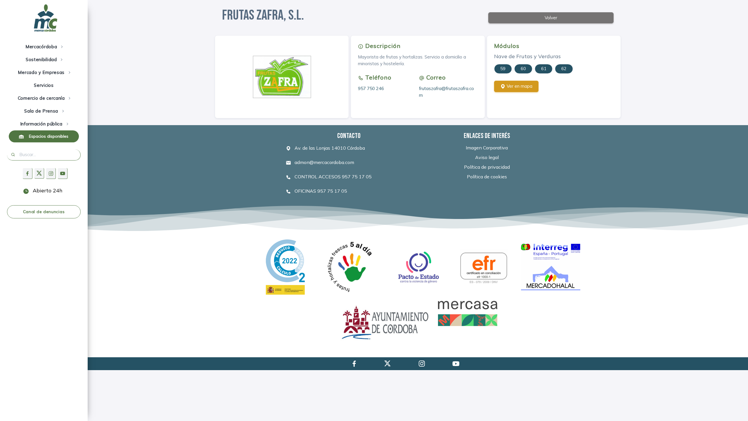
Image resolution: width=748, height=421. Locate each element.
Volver (551, 17)
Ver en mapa (518, 86)
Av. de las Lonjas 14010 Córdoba (329, 148)
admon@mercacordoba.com (323, 162)
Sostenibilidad (42, 59)
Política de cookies (487, 177)
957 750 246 (371, 88)
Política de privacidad (487, 167)
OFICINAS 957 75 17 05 (320, 191)
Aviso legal (487, 157)
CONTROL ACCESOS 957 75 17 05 (332, 177)
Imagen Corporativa (487, 148)
